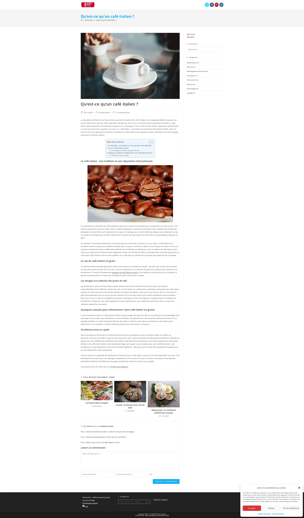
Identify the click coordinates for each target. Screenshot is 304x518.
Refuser (271, 508)
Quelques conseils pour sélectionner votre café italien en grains (130, 153)
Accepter (251, 508)
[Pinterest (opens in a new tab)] (217, 5)
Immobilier (191, 76)
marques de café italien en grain (125, 272)
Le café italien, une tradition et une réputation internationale (129, 146)
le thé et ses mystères (119, 367)
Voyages (190, 93)
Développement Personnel (196, 71)
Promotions (191, 80)
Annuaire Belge (89, 500)
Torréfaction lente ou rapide (120, 155)
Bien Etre (190, 67)
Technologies (191, 89)
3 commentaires (123, 112)
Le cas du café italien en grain (118, 148)
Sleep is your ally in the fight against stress (103, 442)
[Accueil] (81, 20)
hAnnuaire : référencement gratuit (96, 497)
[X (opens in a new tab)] (207, 5)
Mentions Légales (278, 514)
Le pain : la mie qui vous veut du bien (130, 406)
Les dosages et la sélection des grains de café (125, 150)
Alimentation (104, 112)
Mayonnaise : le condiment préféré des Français (164, 411)
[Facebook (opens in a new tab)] (212, 5)
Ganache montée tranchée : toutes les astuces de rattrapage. (110, 432)
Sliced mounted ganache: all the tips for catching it (106, 437)
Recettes (190, 84)
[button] (299, 488)
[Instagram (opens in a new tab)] (221, 5)
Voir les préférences (291, 508)
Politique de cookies (264, 514)
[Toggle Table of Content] (149, 142)
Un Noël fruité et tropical (97, 403)
